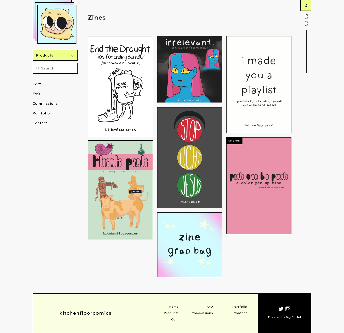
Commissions (45, 103)
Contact (40, 123)
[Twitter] (281, 309)
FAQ (36, 94)
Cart (37, 84)
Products (44, 55)
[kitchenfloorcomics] (56, 24)
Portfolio (41, 113)
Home (174, 307)
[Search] (38, 68)
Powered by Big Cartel (284, 317)
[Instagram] (287, 309)
